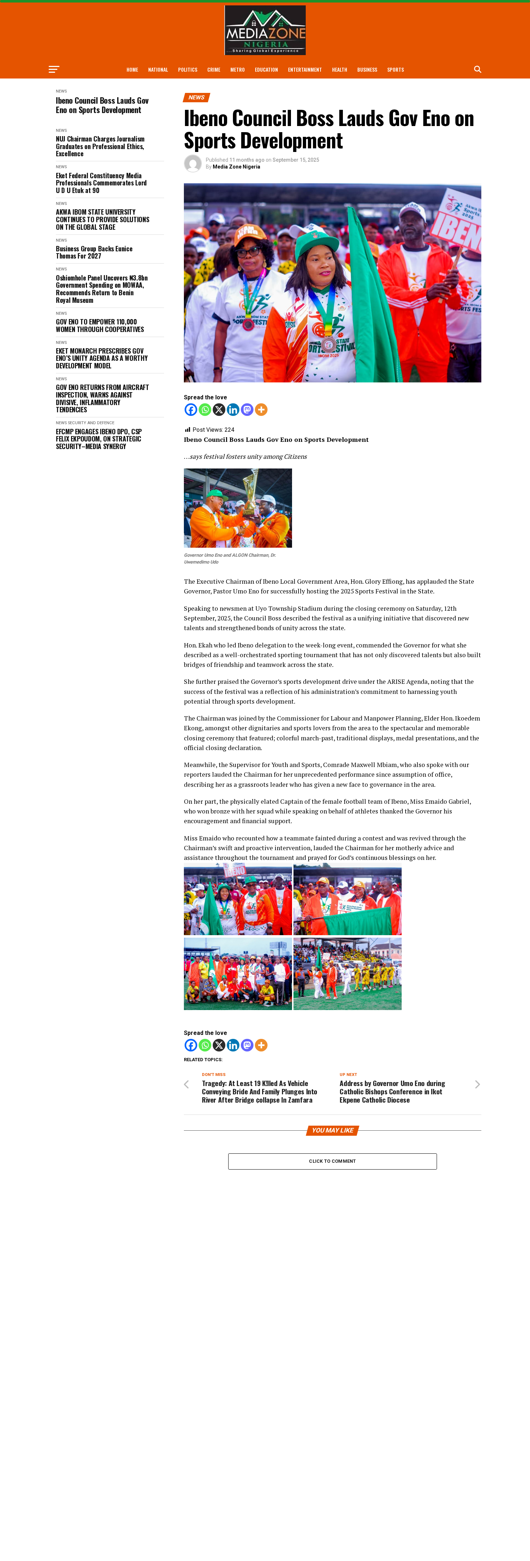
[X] (219, 409)
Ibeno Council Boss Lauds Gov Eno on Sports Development (102, 105)
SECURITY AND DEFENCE (91, 423)
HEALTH (339, 69)
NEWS (61, 91)
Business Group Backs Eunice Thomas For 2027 (94, 252)
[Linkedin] (233, 409)
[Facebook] (191, 409)
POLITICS (187, 69)
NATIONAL (158, 69)
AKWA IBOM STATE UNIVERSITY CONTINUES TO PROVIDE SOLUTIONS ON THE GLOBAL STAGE (102, 219)
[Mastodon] (247, 409)
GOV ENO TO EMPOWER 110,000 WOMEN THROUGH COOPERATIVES (100, 325)
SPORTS (395, 69)
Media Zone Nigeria (236, 167)
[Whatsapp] (205, 409)
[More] (261, 409)
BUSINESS (367, 69)
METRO (237, 69)
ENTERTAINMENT (305, 69)
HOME (132, 69)
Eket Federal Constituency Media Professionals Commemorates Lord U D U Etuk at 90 (101, 183)
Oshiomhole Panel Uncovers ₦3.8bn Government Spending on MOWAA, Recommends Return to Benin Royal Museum (101, 289)
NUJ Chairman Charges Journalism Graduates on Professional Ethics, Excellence (100, 146)
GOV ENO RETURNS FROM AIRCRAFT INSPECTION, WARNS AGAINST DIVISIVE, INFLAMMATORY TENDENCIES (102, 398)
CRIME (213, 69)
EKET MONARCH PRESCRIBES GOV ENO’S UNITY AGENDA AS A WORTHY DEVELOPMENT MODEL (101, 358)
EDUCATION (266, 69)
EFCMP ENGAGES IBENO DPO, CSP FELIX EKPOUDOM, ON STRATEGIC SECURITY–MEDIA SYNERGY (99, 439)
